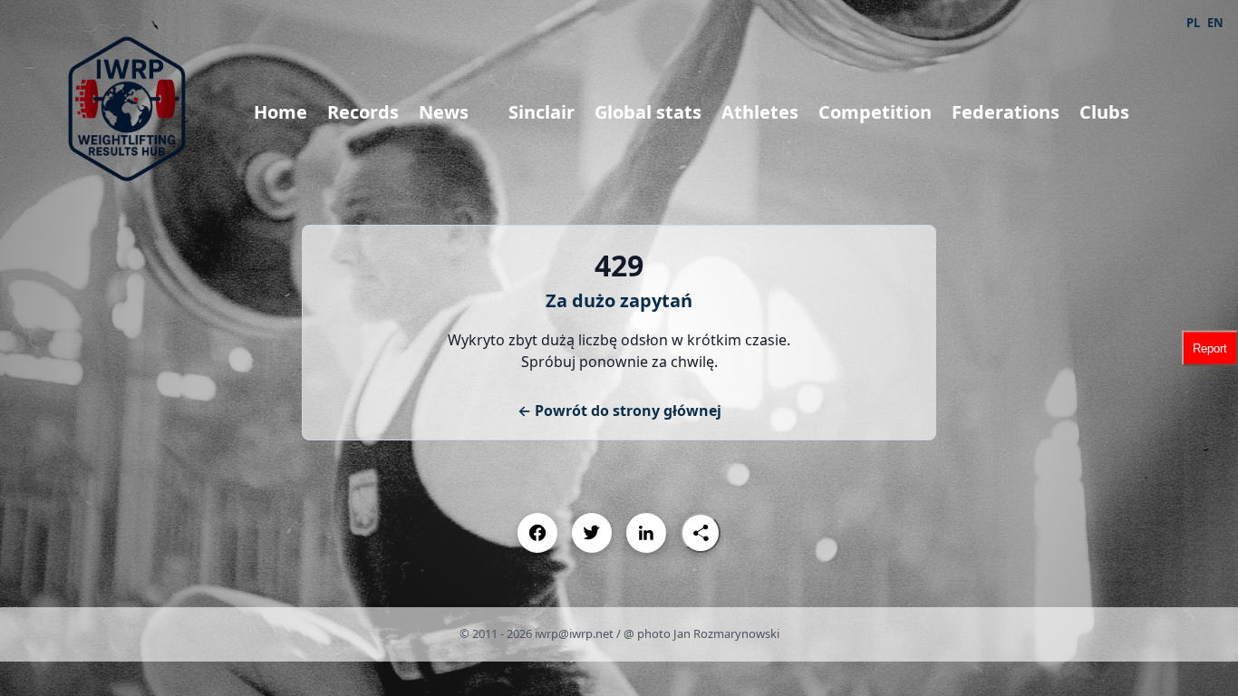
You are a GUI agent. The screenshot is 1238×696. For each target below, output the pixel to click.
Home (280, 112)
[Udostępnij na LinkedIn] (646, 533)
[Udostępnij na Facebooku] (537, 533)
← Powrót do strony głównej (619, 410)
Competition (875, 112)
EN (1215, 22)
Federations (1005, 112)
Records (363, 112)
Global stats (648, 112)
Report (1210, 348)
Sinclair (541, 112)
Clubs (1104, 112)
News (444, 112)
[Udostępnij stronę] (701, 533)
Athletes (759, 112)
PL (1193, 22)
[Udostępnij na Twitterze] (592, 533)
